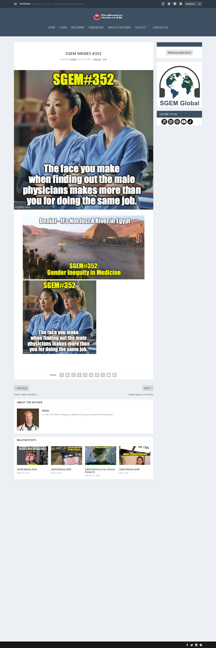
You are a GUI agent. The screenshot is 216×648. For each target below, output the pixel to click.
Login (63, 27)
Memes (97, 59)
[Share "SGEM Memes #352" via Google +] (73, 375)
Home (51, 27)
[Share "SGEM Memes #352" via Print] (115, 375)
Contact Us (160, 27)
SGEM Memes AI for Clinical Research (100, 470)
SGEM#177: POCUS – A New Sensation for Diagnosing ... (59, 3)
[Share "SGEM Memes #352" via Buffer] (97, 375)
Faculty (140, 27)
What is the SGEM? (119, 27)
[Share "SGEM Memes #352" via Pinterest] (85, 375)
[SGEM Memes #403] (66, 455)
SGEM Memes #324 (27, 469)
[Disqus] (83, 525)
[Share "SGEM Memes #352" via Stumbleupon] (103, 375)
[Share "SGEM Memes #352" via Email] (109, 375)
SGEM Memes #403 (61, 469)
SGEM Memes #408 (129, 469)
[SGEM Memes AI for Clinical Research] (100, 455)
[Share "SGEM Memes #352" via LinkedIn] (91, 375)
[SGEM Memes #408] (134, 455)
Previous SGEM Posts (179, 52)
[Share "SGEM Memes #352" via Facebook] (62, 375)
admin (73, 59)
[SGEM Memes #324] (32, 455)
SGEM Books (96, 27)
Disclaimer (77, 27)
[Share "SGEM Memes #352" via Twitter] (68, 375)
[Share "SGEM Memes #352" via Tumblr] (79, 375)
